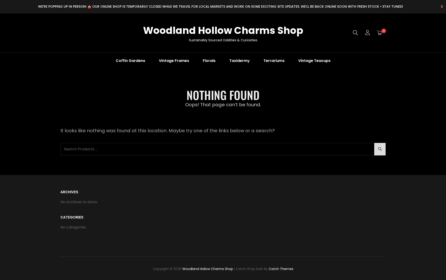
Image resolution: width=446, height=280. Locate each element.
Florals (209, 60)
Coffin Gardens (130, 60)
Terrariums (274, 60)
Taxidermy (239, 60)
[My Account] (367, 33)
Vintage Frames (174, 60)
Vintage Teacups (314, 60)
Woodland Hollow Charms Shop (223, 30)
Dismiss (442, 6)
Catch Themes (281, 269)
